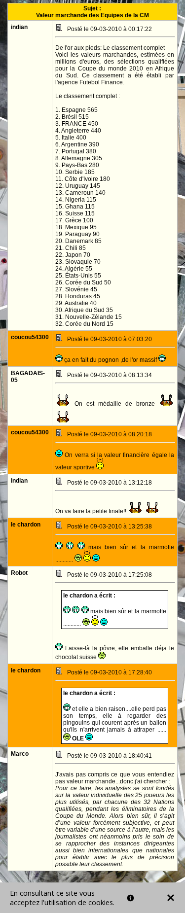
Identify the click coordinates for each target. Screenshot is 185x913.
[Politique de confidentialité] (130, 898)
